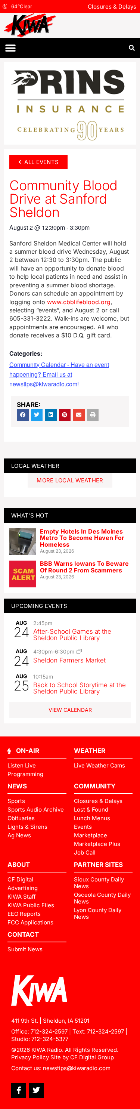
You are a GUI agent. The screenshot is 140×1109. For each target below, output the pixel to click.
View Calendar (70, 710)
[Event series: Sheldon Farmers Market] (79, 651)
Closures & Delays (112, 6)
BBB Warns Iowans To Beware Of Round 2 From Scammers (84, 567)
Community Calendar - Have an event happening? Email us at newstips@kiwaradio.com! (59, 374)
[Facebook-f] (18, 1090)
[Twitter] (36, 1090)
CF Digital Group (92, 1057)
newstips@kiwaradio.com (77, 1068)
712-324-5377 (49, 1038)
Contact (23, 934)
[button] (10, 48)
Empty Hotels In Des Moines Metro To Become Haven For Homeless (82, 538)
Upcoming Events (39, 605)
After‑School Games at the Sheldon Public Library (72, 635)
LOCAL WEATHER (35, 465)
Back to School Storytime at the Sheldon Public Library (79, 688)
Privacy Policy (30, 1057)
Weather (89, 750)
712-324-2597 (49, 1031)
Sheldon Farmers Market (69, 660)
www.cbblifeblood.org (79, 302)
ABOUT (18, 864)
